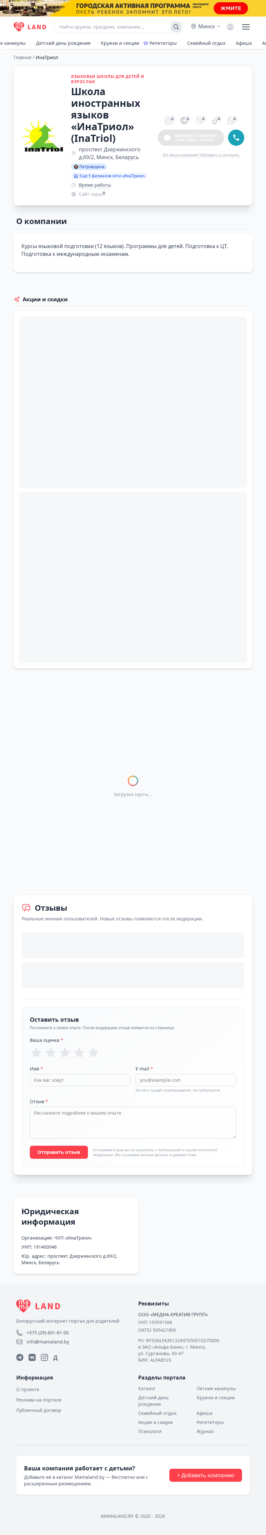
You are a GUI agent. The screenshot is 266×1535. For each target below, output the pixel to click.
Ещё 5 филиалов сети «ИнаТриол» (112, 176)
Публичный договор (38, 1410)
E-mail (144, 1069)
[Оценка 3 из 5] (64, 1052)
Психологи (150, 1431)
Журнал (205, 1431)
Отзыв (39, 1101)
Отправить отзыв (59, 1152)
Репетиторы (163, 43)
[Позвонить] (236, 138)
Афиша (244, 43)
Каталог (147, 1388)
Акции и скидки (155, 1422)
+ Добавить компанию (205, 1475)
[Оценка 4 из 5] (79, 1052)
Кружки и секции (120, 43)
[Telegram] (19, 1357)
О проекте (27, 1389)
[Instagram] (44, 1357)
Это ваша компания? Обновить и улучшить (201, 154)
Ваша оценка (46, 1040)
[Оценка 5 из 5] (93, 1052)
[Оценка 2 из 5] (50, 1052)
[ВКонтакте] (32, 1357)
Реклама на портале (38, 1400)
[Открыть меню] (245, 26)
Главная (22, 57)
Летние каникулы (216, 1388)
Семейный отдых (206, 43)
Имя (36, 1069)
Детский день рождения (63, 43)
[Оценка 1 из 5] (36, 1052)
